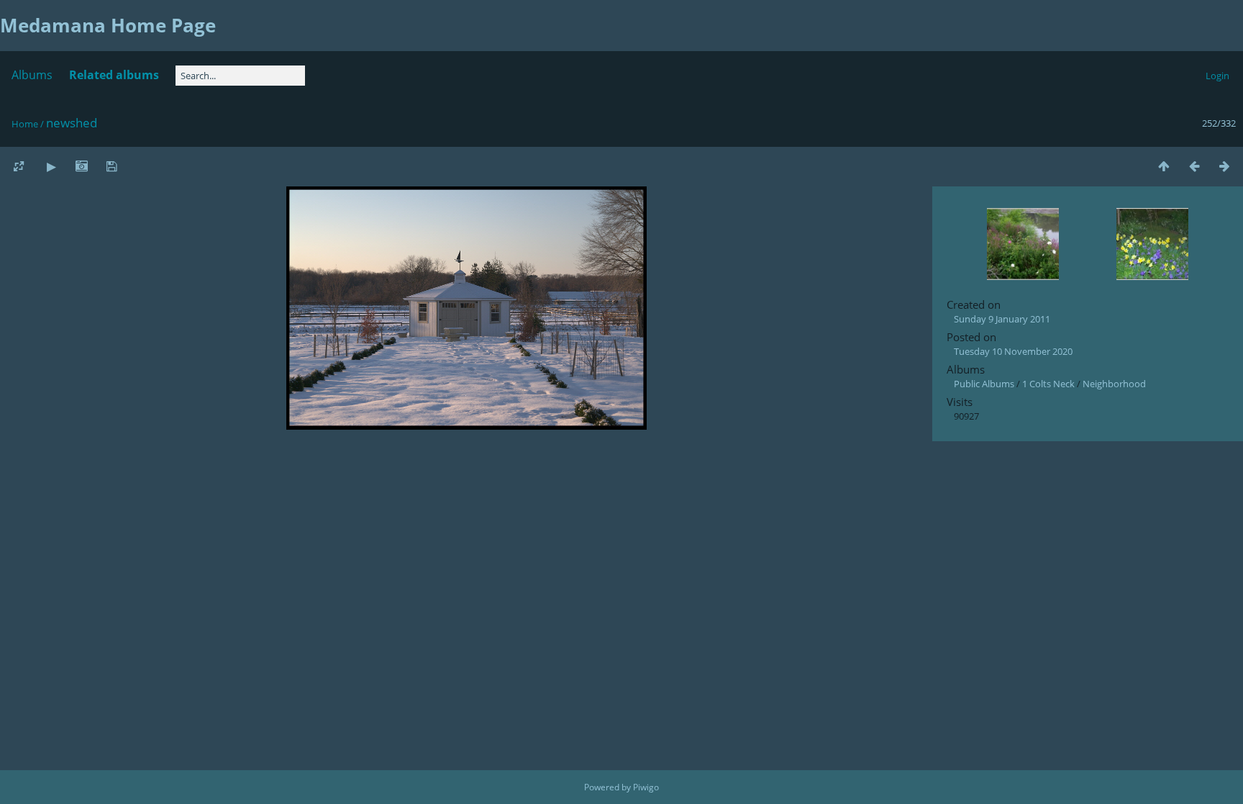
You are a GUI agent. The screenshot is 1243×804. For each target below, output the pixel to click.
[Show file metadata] (81, 166)
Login (1217, 75)
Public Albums (984, 383)
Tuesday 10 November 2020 (1013, 351)
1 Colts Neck (1048, 383)
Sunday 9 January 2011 (1002, 318)
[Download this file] (111, 166)
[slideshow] (51, 166)
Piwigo (646, 787)
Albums (32, 75)
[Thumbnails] (1164, 166)
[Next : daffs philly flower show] (1224, 166)
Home (25, 123)
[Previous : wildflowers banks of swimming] (1194, 166)
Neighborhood (1114, 383)
